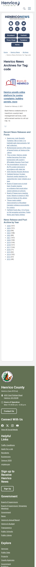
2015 (8, 252)
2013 (8, 257)
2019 (8, 242)
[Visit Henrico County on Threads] (17, 23)
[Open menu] (29, 8)
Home (6, 52)
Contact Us (9, 411)
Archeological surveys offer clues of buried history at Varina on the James (18, 150)
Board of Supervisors (9, 502)
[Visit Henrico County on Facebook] (11, 29)
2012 (8, 259)
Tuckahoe (23, 40)
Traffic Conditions (8, 445)
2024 (8, 231)
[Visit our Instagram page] (12, 425)
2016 (8, 250)
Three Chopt (10, 40)
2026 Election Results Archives (18, 172)
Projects (4, 556)
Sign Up (7, 488)
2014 (8, 254)
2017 (8, 247)
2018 (8, 245)
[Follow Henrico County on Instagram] (24, 29)
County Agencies (7, 560)
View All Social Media (9, 430)
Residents (5, 453)
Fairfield (23, 35)
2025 (8, 228)
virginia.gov (5, 464)
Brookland (10, 35)
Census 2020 (6, 461)
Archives (25, 52)
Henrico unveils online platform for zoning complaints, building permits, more (14, 97)
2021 (8, 238)
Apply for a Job (7, 449)
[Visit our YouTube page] (17, 425)
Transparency (6, 528)
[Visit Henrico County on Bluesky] (24, 23)
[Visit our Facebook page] (2, 425)
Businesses (6, 457)
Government (6, 512)
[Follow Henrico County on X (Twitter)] (17, 29)
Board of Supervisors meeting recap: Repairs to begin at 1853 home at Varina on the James (18, 195)
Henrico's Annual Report (10, 520)
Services (4, 549)
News (3, 516)
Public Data (5, 553)
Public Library (6, 535)
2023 (8, 233)
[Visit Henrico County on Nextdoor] (11, 23)
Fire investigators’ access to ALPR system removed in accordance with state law (17, 167)
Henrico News (15, 52)
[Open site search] (24, 8)
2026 (8, 226)
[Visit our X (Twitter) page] (7, 425)
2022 (8, 235)
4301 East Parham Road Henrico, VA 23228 (13, 396)
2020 (8, 240)
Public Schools (7, 532)
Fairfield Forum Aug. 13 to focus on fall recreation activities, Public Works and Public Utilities (18, 212)
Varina (17, 45)
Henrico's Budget (8, 524)
